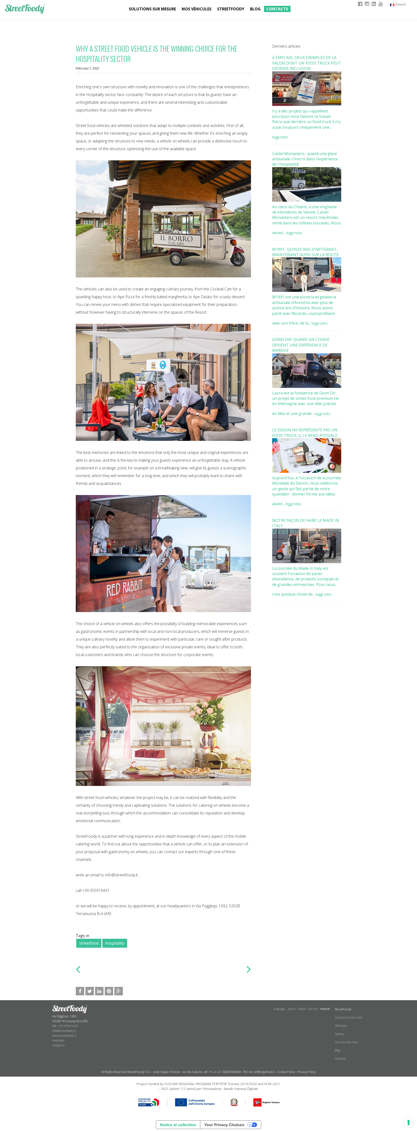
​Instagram (58, 1045)
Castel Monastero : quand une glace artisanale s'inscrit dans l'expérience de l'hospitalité (305, 159)
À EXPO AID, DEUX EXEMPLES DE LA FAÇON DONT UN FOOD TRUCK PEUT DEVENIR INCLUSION (306, 63)
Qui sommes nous (346, 1042)
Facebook (58, 1040)
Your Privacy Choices (224, 1124)
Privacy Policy (307, 1072)
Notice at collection (178, 1124)
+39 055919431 (68, 1026)
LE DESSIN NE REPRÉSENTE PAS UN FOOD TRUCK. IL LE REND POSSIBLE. (305, 432)
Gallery (339, 1034)
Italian (292, 1009)
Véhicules (341, 1026)
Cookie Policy (286, 1072)
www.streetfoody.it (64, 1036)
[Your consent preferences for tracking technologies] (408, 1122)
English (302, 1009)
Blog (255, 9)
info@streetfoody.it (64, 1031)
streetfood (88, 943)
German (313, 1009)
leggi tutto (280, 137)
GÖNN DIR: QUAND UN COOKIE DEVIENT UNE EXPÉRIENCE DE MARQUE (300, 345)
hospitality (114, 943)
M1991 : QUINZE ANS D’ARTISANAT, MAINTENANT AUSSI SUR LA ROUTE (305, 252)
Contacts (277, 9)
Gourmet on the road (348, 1017)
